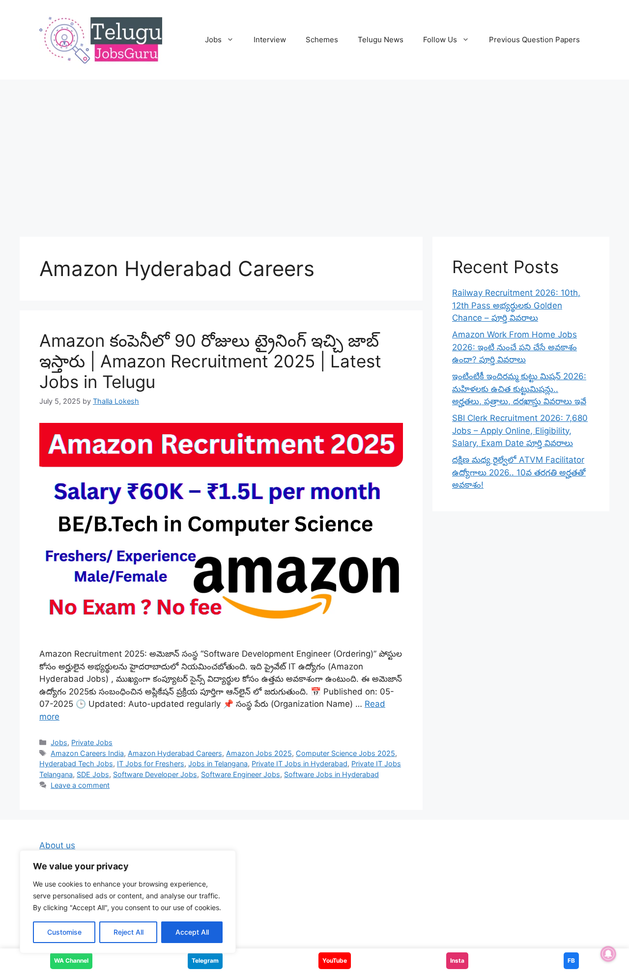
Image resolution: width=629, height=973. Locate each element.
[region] (128, 901)
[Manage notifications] (608, 954)
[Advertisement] (314, 153)
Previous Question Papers (534, 39)
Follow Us (440, 39)
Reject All (128, 932)
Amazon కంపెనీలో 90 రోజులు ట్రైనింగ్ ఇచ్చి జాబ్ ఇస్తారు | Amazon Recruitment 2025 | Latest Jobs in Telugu (210, 361)
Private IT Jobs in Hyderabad (299, 763)
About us (57, 845)
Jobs (213, 39)
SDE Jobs (93, 774)
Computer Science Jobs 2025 (345, 753)
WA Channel (71, 960)
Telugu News (380, 39)
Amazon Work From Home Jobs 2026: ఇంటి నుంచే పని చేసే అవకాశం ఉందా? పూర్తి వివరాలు (514, 347)
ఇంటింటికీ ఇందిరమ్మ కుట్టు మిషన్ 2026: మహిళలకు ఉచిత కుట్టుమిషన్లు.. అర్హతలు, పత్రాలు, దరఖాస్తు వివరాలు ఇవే (519, 388)
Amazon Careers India (87, 753)
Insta (457, 960)
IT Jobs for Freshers (150, 763)
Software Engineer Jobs (240, 774)
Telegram (205, 960)
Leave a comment (80, 785)
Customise (64, 932)
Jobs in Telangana (218, 763)
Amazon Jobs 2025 (259, 753)
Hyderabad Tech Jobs (76, 763)
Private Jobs (92, 742)
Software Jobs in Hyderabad (331, 774)
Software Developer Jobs (155, 774)
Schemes (322, 39)
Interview (270, 39)
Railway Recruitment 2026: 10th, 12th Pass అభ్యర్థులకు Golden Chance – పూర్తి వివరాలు (516, 305)
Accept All (192, 932)
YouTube (334, 960)
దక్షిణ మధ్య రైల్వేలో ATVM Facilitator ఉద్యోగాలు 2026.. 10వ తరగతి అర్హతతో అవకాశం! (519, 472)
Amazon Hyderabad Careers (175, 753)
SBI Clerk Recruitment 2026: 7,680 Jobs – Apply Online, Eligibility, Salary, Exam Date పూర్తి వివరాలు (520, 430)
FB (571, 960)
